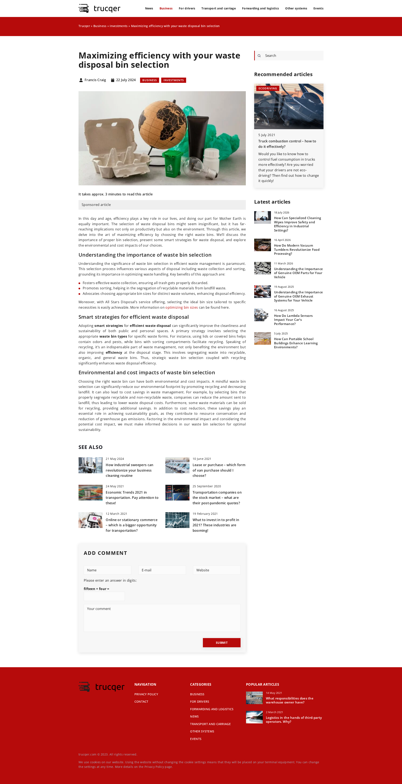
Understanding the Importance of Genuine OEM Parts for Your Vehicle (298, 273)
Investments (174, 80)
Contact (141, 701)
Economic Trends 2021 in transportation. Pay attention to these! (132, 497)
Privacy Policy (154, 767)
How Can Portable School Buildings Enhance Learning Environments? (296, 343)
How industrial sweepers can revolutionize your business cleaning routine (129, 470)
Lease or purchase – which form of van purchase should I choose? (219, 470)
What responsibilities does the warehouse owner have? (289, 700)
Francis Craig (95, 80)
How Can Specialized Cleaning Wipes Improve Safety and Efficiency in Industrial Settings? (297, 224)
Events (318, 8)
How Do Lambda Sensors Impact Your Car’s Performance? (293, 319)
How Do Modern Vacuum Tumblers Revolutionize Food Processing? (297, 249)
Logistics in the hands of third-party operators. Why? (294, 720)
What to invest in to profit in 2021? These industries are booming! (216, 525)
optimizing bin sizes (181, 307)
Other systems (296, 8)
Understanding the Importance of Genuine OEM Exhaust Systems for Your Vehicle (298, 296)
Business (166, 8)
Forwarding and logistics (260, 8)
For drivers (187, 8)
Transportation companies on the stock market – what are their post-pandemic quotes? (217, 497)
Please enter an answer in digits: (110, 580)
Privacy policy (146, 694)
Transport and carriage (218, 8)
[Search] (259, 56)
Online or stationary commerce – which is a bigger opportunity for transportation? (131, 525)
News (149, 8)
